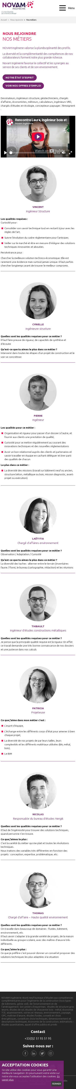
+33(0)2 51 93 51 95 (38, 1038)
